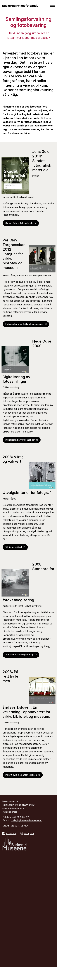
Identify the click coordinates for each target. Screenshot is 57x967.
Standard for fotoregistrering (19, 654)
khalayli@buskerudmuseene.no (26, 820)
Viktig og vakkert (13, 547)
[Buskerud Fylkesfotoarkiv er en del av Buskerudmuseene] (14, 843)
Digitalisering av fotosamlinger (20, 440)
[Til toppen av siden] (53, 941)
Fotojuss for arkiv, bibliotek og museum (24, 324)
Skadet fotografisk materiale (19, 223)
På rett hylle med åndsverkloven (21, 775)
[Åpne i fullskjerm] (24, 160)
